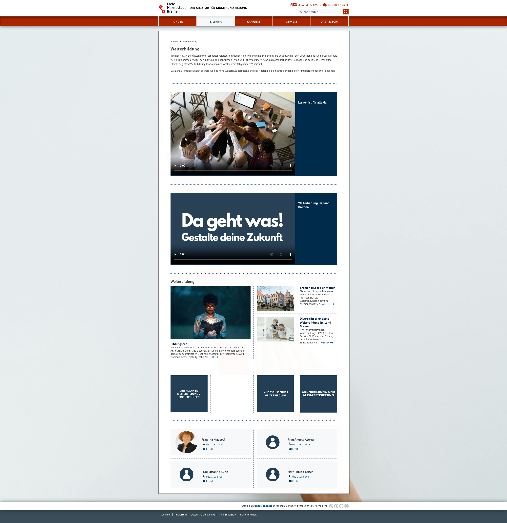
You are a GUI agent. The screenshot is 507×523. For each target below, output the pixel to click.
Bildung (175, 41)
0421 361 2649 (214, 444)
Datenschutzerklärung (203, 514)
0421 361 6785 (214, 476)
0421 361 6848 (300, 476)
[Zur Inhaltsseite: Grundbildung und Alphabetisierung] (318, 394)
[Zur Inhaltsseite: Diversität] (275, 329)
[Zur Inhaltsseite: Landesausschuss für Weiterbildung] (275, 394)
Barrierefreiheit (248, 514)
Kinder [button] (177, 21)
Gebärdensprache (309, 5)
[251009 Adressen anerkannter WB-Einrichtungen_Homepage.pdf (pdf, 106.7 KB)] (189, 394)
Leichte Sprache (338, 5)
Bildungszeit (179, 344)
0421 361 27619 (301, 444)
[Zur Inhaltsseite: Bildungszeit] (211, 312)
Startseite (165, 514)
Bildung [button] (216, 21)
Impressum (181, 514)
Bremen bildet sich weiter (317, 288)
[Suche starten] (346, 11)
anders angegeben (265, 506)
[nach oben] (495, 511)
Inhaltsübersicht (227, 514)
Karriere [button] (253, 21)
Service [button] (291, 21)
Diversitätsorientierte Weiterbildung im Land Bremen (315, 322)
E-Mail (209, 449)
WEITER (209, 357)
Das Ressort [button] (330, 21)
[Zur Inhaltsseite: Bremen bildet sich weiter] (275, 298)
